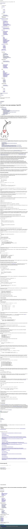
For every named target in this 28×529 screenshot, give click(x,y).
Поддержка (3, 6)
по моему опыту (14, 263)
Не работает (3, 501)
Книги (4, 38)
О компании (3, 44)
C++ (0, 96)
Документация (3, 500)
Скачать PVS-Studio (5, 21)
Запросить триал (4, 499)
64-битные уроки (5, 76)
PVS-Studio (7, 167)
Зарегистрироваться (5, 15)
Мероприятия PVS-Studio (6, 40)
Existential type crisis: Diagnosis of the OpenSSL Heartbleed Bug (9, 143)
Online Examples (5, 25)
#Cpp (1, 103)
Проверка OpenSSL (4, 108)
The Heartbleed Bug (4, 142)
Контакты (4, 47)
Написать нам (2, 516)
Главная (1, 93)
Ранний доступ (4, 495)
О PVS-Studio (5, 53)
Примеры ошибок (5, 41)
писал (25, 314)
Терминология (5, 42)
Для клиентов (5, 32)
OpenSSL (9, 140)
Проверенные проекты (6, 74)
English (4, 9)
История (4, 45)
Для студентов (5, 33)
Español (4, 11)
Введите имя (1, 468)
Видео (4, 37)
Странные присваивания (6, 111)
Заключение (3, 114)
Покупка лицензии (5, 31)
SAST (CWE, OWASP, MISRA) (7, 57)
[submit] (4, 17)
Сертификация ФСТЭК (6, 24)
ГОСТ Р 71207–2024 (5, 23)
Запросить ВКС (4, 49)
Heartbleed (3, 144)
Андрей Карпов (2, 101)
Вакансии (4, 46)
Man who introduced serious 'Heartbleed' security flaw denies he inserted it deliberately (12, 146)
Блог (2, 35)
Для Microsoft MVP (5, 34)
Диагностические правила (6, 28)
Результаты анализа (4, 109)
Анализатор (3, 19)
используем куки (3, 526)
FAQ (3, 55)
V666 (25, 379)
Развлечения (4, 39)
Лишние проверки (5, 112)
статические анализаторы (5, 404)
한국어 (4, 12)
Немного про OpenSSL (17, 150)
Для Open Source (5, 67)
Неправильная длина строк (6, 113)
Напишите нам (3, 512)
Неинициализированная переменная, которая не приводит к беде (11, 110)
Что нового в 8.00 (5, 22)
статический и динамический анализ (17, 406)
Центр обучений (5, 72)
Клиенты (4, 80)
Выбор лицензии (5, 65)
